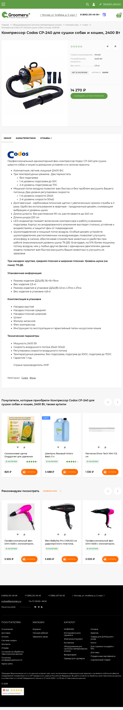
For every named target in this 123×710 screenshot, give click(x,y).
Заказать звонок (112, 4)
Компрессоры (72, 25)
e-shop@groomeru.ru (11, 601)
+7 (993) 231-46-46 (33, 595)
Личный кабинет (40, 633)
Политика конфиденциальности (12, 659)
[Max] (104, 15)
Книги (93, 643)
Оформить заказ (40, 637)
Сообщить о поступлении (89, 96)
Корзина (37, 629)
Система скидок (9, 640)
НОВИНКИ (69, 629)
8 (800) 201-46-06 (89, 14)
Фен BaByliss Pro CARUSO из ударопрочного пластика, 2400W (20, 543)
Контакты (6, 644)
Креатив (94, 633)
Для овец (95, 652)
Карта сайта (7, 664)
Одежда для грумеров (74, 658)
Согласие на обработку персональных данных (13, 653)
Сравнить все (50, 491)
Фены (33, 378)
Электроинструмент (73, 639)
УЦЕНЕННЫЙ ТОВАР (101, 660)
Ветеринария (70, 655)
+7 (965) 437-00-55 (56, 595)
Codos (85, 25)
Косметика (69, 643)
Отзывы (5, 648)
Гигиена (94, 629)
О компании (7, 629)
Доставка (6, 633)
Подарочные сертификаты (103, 656)
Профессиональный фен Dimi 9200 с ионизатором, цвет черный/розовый (59, 543)
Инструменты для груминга (72, 634)
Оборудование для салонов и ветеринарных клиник (37, 25)
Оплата (5, 637)
